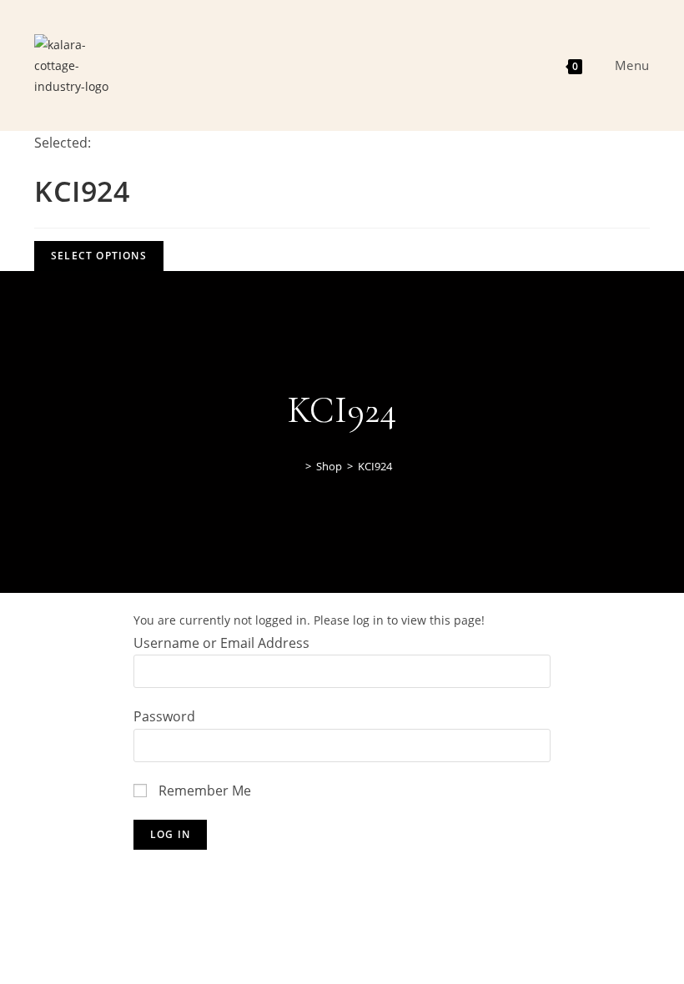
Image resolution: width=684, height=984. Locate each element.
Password (164, 716)
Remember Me (203, 790)
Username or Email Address (221, 643)
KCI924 (375, 466)
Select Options (99, 256)
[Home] (296, 466)
